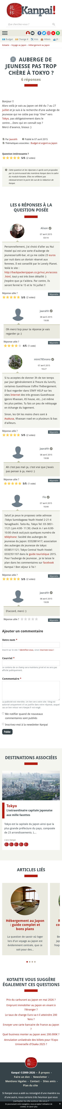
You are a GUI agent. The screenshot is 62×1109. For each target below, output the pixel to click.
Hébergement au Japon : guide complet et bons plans (25, 925)
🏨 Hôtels (45, 39)
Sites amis (49, 1081)
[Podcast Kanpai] (58, 33)
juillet (5, 110)
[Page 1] (27, 962)
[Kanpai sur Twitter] (44, 33)
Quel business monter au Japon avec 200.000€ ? (31, 1034)
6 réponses (31, 79)
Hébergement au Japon (39, 45)
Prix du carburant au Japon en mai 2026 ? (31, 999)
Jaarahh (13, 139)
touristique (42, 554)
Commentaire (11, 678)
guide (32, 554)
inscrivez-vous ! (47, 649)
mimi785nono (42, 359)
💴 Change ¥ (21, 39)
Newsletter (40, 1076)
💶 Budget (7, 39)
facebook (48, 562)
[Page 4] (35, 962)
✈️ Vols (34, 39)
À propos (44, 1072)
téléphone (10, 537)
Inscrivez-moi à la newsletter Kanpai (26, 724)
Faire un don (22, 1076)
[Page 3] (32, 962)
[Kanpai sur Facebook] (39, 33)
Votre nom (9, 639)
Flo (44, 497)
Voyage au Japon (18, 45)
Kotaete (5, 45)
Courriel (8, 658)
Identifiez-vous (26, 649)
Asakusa (9, 418)
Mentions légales (16, 1081)
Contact (35, 1081)
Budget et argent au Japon (44, 143)
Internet (15, 394)
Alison (44, 228)
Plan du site (30, 1085)
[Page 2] (29, 962)
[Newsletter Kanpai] (32, 33)
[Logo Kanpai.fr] (31, 10)
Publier (7, 731)
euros (52, 255)
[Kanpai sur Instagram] (49, 33)
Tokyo (5, 118)
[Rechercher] (54, 24)
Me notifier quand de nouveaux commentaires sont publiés (24, 716)
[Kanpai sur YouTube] (53, 33)
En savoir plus (32, 1106)
